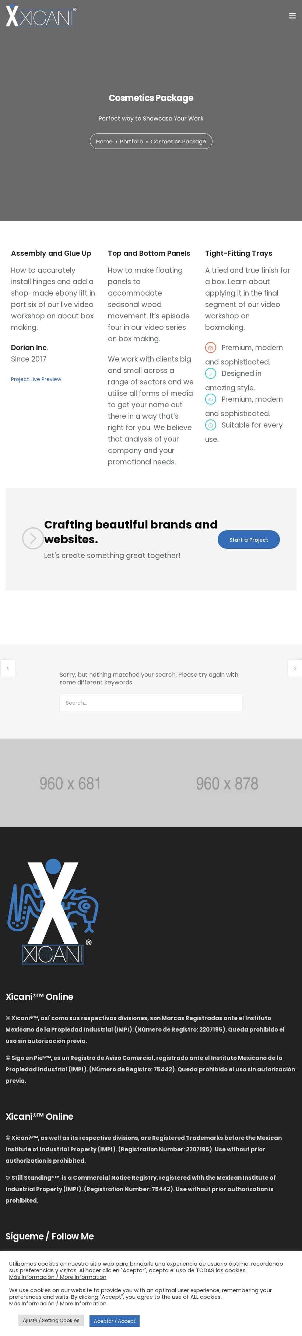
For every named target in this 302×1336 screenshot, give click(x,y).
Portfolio (131, 141)
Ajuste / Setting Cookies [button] (51, 1320)
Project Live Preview (36, 379)
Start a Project (248, 540)
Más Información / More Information (57, 1277)
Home (104, 141)
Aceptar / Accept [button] (114, 1321)
